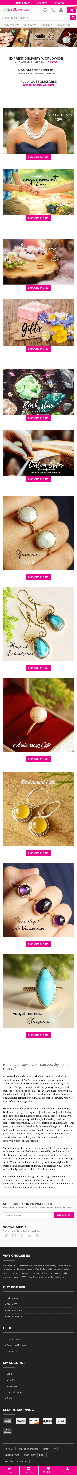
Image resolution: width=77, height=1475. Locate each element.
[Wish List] (47, 9)
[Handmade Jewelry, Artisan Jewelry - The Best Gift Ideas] (15, 7)
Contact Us (12, 1351)
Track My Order (14, 1392)
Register (11, 1398)
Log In (9, 1374)
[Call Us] (55, 9)
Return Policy (29, 1455)
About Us (9, 1449)
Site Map (9, 1461)
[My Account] (63, 9)
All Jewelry (11, 24)
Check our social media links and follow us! (23, 1231)
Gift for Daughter (15, 1316)
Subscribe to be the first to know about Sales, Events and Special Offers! (37, 1207)
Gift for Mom (12, 1298)
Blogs (42, 1455)
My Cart (10, 1380)
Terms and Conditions (27, 1449)
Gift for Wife (12, 1304)
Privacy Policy (49, 1449)
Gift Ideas (28, 24)
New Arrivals (63, 24)
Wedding (45, 24)
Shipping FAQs (12, 1455)
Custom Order (13, 1339)
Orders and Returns (16, 1345)
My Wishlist (12, 1386)
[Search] (74, 16)
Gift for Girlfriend (14, 1310)
